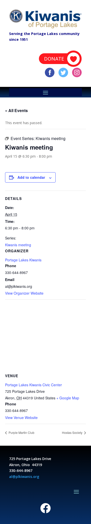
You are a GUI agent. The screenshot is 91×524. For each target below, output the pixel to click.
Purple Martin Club (21, 432)
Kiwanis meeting (18, 244)
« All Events (16, 110)
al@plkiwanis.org (24, 476)
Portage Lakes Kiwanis (23, 259)
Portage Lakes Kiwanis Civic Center (33, 384)
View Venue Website (21, 417)
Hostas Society (72, 432)
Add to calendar (31, 177)
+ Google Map (67, 397)
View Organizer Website (24, 293)
